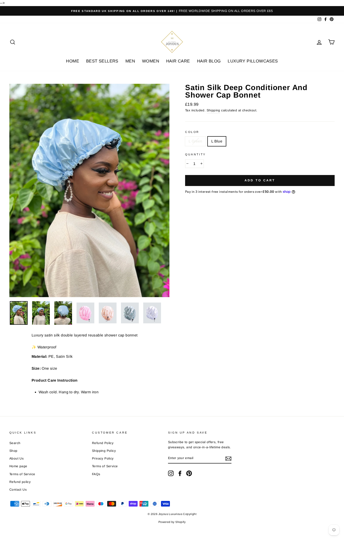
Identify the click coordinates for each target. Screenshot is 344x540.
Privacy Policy (103, 458)
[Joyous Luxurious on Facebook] (180, 473)
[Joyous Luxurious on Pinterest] (189, 473)
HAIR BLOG (209, 61)
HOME (72, 61)
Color (192, 132)
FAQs (96, 474)
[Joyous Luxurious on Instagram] (171, 473)
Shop (13, 450)
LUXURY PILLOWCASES (253, 61)
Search (14, 443)
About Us (16, 458)
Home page (18, 466)
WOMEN (150, 61)
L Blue (216, 141)
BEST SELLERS (102, 61)
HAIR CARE (178, 61)
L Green (195, 141)
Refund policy (20, 482)
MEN (130, 61)
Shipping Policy (104, 450)
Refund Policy (102, 443)
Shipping (213, 110)
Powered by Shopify (172, 522)
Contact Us (18, 489)
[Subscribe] (228, 458)
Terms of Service (22, 474)
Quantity (195, 154)
